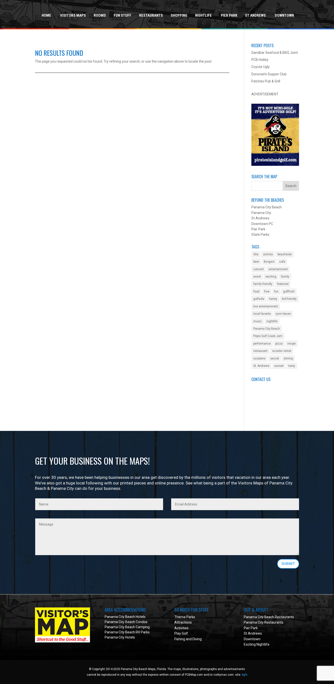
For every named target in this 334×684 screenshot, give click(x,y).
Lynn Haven (283, 313)
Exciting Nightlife (256, 644)
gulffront (289, 291)
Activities (181, 628)
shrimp (288, 358)
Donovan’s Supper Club (269, 74)
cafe (282, 261)
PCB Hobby (259, 60)
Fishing (179, 639)
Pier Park (229, 15)
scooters (259, 358)
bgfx (244, 674)
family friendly (262, 284)
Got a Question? (263, 392)
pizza (279, 343)
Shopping (179, 15)
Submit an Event (264, 386)
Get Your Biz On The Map (270, 397)
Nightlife (203, 15)
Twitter (257, 408)
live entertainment (265, 306)
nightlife (272, 321)
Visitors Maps (73, 15)
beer (256, 261)
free (266, 291)
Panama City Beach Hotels (125, 617)
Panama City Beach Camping (127, 627)
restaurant (260, 351)
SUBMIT (288, 563)
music (257, 321)
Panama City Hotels (120, 637)
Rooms (100, 15)
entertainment (278, 269)
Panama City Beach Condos (126, 622)
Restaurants (151, 15)
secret (274, 358)
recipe (291, 343)
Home (46, 15)
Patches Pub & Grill (265, 81)
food (256, 291)
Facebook (258, 403)
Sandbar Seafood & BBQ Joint (274, 53)
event (257, 276)
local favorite (262, 313)
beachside (285, 254)
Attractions (183, 622)
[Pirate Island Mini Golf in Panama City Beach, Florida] (275, 165)
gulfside (258, 299)
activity (268, 254)
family (285, 276)
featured (283, 284)
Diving (197, 639)
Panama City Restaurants (263, 622)
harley (273, 299)
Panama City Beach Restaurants (269, 617)
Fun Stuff (122, 15)
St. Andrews (261, 366)
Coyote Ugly (260, 67)
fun (276, 291)
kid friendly (289, 299)
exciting (271, 276)
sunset (279, 366)
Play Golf (181, 633)
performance (262, 343)
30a (255, 254)
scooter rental (281, 351)
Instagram (259, 414)
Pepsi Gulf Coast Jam (267, 336)
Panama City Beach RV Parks (127, 632)
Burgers (269, 261)
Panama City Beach (266, 328)
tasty (291, 366)
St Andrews (255, 15)
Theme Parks (184, 617)
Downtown (284, 15)
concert (258, 269)
